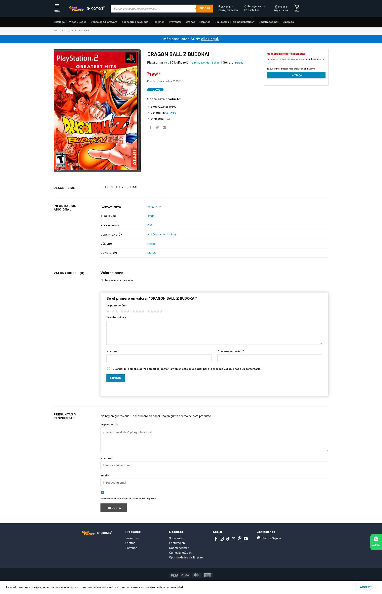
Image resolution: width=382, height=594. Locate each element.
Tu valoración (116, 317)
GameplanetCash (243, 21)
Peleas (239, 62)
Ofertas (190, 21)
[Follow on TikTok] (228, 539)
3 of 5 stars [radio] (124, 311)
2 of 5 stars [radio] (114, 311)
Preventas (175, 21)
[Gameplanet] (87, 9)
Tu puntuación (116, 305)
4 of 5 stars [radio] (138, 311)
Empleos (288, 21)
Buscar (204, 8)
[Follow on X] (234, 539)
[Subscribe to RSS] (240, 539)
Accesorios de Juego (135, 21)
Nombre (112, 351)
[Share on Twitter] (157, 128)
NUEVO (151, 252)
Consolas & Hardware (104, 21)
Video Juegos (77, 21)
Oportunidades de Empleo (186, 557)
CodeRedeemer (268, 21)
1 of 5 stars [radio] (107, 311)
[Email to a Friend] (164, 128)
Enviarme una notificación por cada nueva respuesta (128, 498)
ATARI (150, 216)
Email (104, 475)
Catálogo (59, 21)
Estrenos (204, 21)
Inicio (56, 31)
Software (84, 31)
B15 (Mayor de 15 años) (206, 62)
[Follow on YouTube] (246, 539)
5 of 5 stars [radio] (154, 311)
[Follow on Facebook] (216, 539)
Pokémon (159, 21)
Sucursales (222, 21)
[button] (58, 167)
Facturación (177, 543)
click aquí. (210, 39)
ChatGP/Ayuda (271, 538)
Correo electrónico (230, 351)
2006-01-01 (154, 207)
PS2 (166, 62)
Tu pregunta (109, 424)
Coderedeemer (179, 548)
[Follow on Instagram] (222, 539)
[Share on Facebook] (151, 128)
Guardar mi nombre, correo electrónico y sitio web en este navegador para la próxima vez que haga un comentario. (187, 368)
